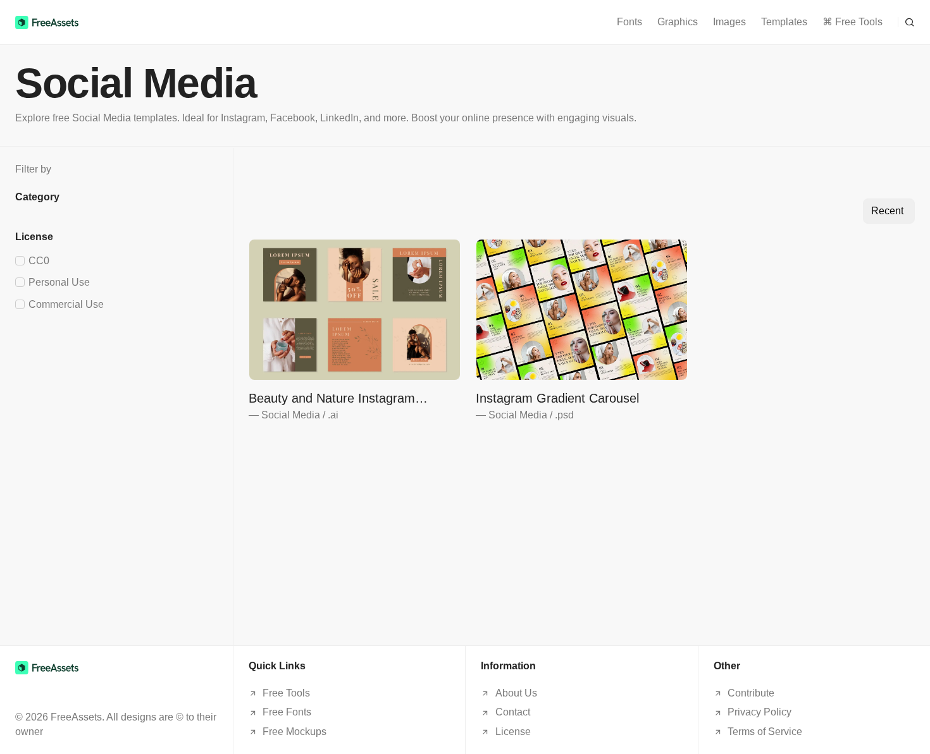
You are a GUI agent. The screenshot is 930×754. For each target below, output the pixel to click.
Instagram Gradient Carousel (557, 398)
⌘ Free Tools (852, 21)
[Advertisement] (116, 406)
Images (729, 21)
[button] (906, 22)
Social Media (290, 415)
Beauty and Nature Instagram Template (332, 398)
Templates (784, 21)
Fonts (629, 21)
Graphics (677, 21)
